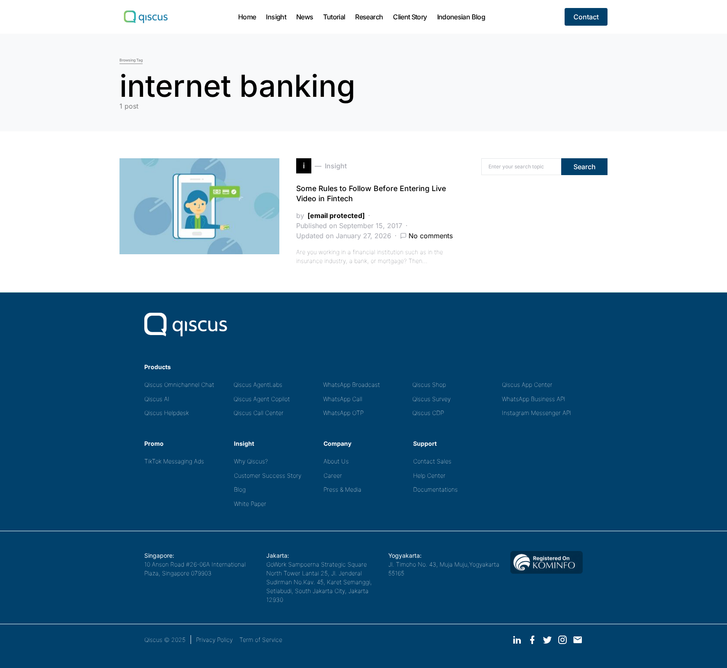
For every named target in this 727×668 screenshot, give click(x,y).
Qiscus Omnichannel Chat (179, 384)
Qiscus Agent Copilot (261, 398)
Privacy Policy (214, 639)
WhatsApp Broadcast (351, 384)
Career (333, 475)
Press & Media (342, 489)
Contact (586, 17)
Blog (240, 489)
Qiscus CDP (428, 412)
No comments (431, 236)
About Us (336, 461)
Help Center (429, 475)
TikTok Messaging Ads (174, 461)
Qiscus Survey (431, 398)
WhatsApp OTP (343, 412)
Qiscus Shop (429, 384)
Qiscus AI (157, 398)
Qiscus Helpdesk (166, 412)
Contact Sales (432, 461)
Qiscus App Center (527, 384)
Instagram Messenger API (536, 412)
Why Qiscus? (251, 461)
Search (584, 166)
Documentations (435, 489)
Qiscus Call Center (258, 412)
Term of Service (260, 639)
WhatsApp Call (342, 398)
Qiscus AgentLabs (257, 384)
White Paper (250, 503)
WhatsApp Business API (533, 398)
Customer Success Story (267, 475)
